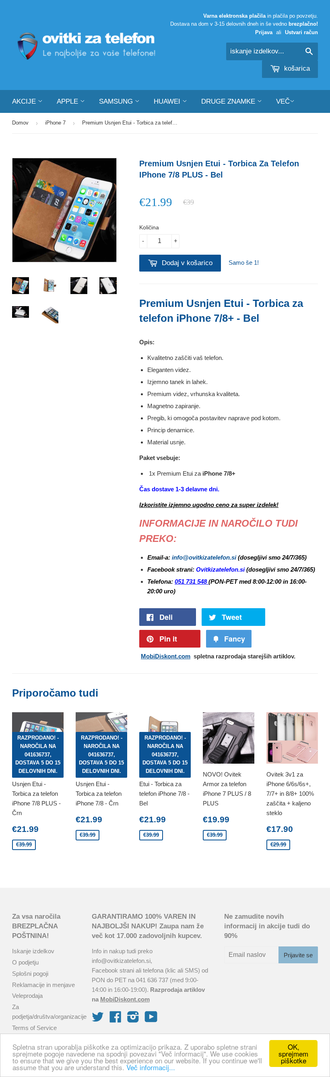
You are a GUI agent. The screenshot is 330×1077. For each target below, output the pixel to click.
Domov (20, 123)
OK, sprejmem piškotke (293, 1053)
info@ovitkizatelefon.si (121, 960)
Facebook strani (113, 970)
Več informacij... (150, 1067)
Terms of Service (34, 1027)
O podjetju (25, 962)
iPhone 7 (55, 123)
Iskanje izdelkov (33, 951)
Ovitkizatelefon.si (221, 569)
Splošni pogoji (30, 973)
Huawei (168, 101)
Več (283, 101)
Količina (149, 227)
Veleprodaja (27, 995)
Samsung (117, 101)
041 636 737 (152, 980)
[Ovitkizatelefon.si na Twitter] (98, 1019)
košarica (296, 68)
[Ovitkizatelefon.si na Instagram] (133, 1019)
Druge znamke (229, 101)
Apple (68, 101)
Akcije (25, 101)
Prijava (263, 32)
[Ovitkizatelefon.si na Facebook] (115, 1019)
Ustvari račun (301, 32)
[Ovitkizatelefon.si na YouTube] (151, 1019)
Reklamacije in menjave (43, 984)
